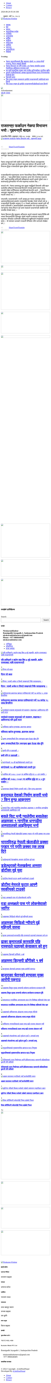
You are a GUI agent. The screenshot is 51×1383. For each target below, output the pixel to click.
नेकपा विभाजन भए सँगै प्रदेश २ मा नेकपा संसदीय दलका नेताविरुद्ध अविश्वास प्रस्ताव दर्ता (25, 67)
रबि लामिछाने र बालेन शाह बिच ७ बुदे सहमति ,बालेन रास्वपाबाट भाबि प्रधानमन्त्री (21, 661)
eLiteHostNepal (19, 1371)
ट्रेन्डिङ (9, 644)
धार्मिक (8, 38)
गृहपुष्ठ (8, 25)
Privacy (9, 7)
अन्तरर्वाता (9, 36)
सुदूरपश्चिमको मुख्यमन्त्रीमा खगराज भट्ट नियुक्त (18, 1053)
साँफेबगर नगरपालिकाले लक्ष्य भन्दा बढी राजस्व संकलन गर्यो (21, 1029)
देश (7, 27)
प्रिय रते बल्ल (6, 674)
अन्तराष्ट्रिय (10, 49)
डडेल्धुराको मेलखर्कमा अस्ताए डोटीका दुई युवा (21, 867)
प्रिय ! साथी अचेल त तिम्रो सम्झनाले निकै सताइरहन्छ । (24, 686)
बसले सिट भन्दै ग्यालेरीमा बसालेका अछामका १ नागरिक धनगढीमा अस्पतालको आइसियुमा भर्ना (24, 821)
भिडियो (8, 52)
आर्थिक (8, 45)
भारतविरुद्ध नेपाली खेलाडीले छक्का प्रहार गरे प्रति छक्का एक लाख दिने (24, 846)
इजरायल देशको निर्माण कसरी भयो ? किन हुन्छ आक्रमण (24, 797)
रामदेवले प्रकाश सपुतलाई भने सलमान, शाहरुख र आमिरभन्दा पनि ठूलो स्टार (21, 718)
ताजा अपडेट (10, 648)
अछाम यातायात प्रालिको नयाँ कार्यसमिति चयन (17, 1081)
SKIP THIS (5, 93)
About (8, 3)
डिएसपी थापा (10, 77)
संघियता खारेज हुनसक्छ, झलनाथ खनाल (17, 731)
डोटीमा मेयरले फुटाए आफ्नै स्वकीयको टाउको (19, 886)
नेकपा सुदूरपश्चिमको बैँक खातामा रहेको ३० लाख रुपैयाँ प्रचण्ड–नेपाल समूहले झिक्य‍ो (25, 62)
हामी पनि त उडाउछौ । (10, 755)
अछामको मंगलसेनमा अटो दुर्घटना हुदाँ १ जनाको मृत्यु (19, 1041)
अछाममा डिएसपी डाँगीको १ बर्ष (22, 960)
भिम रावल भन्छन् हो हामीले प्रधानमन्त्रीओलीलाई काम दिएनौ (27, 84)
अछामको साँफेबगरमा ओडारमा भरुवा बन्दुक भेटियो (18, 1017)
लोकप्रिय (9, 646)
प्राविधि (8, 34)
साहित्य (8, 40)
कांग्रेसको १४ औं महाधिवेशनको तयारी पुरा (18, 767)
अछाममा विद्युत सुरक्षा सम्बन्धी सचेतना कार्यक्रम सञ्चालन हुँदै (22, 993)
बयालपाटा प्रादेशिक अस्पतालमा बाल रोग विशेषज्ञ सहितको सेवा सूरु (24, 1005)
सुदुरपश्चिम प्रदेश (12, 31)
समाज (8, 29)
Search (3, 617)
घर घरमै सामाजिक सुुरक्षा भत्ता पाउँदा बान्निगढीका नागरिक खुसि (28, 70)
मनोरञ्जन (9, 43)
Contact (9, 5)
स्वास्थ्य (8, 47)
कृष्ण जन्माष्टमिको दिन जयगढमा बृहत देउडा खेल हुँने (22, 743)
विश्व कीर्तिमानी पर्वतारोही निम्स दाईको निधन (16, 1105)
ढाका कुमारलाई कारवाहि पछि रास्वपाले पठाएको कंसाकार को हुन (24, 943)
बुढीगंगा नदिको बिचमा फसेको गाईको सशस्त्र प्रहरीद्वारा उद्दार (22, 1093)
